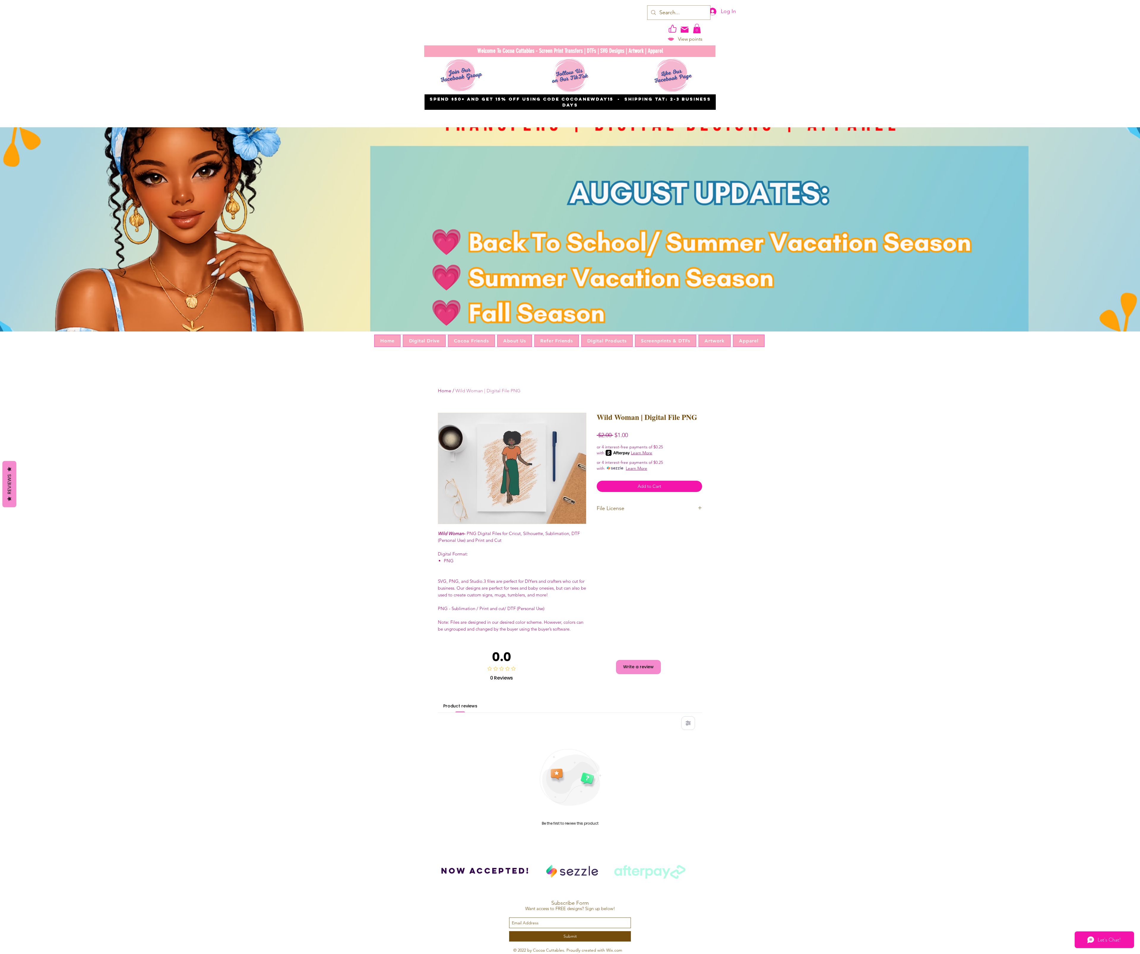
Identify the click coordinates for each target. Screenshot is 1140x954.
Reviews (9, 484)
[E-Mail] (684, 30)
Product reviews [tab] (460, 706)
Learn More (641, 452)
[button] (697, 28)
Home (444, 390)
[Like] (672, 28)
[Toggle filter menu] (688, 723)
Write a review (638, 667)
